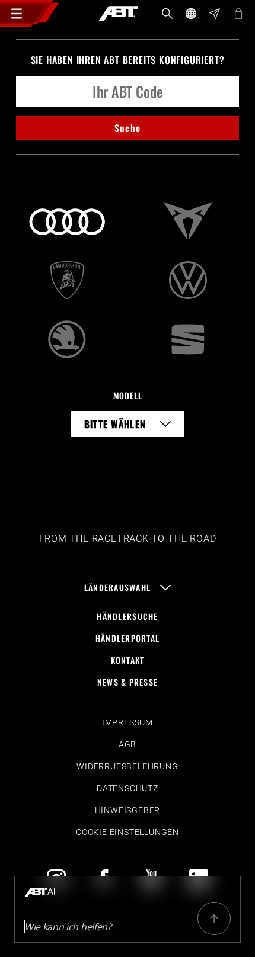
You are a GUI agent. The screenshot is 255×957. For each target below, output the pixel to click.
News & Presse (127, 682)
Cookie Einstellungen (127, 832)
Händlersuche (127, 616)
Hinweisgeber (128, 810)
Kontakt (128, 660)
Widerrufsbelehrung (127, 766)
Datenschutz (127, 788)
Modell (127, 395)
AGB (127, 744)
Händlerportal (127, 638)
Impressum (127, 722)
